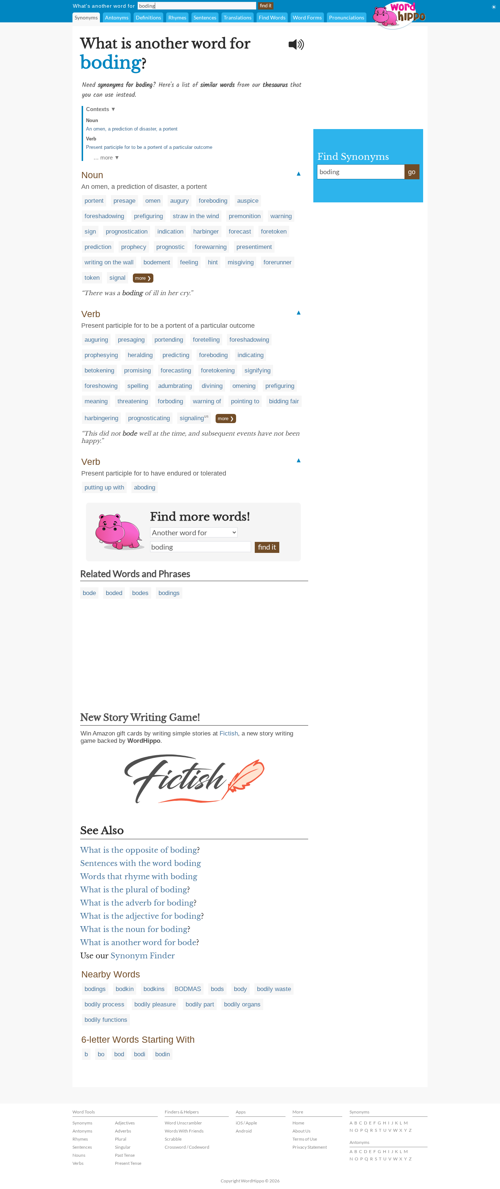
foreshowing (101, 385)
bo (101, 1054)
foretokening (218, 370)
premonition (245, 216)
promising (137, 370)
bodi (139, 1054)
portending (168, 339)
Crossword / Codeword (187, 1147)
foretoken (274, 231)
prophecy (133, 246)
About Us (301, 1131)
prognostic (170, 246)
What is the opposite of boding (138, 850)
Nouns (78, 1155)
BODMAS (188, 989)
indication (170, 231)
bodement (156, 262)
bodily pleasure (155, 1004)
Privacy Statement (309, 1147)
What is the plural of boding (133, 889)
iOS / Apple (246, 1123)
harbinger (206, 231)
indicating (251, 355)
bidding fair (284, 401)
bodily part (200, 1004)
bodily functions (106, 1019)
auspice (247, 200)
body (240, 989)
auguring (96, 339)
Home (298, 1123)
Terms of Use (304, 1139)
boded (114, 593)
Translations (237, 17)
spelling (137, 385)
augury (179, 200)
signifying (257, 370)
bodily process (104, 1004)
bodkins (154, 989)
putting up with (104, 487)
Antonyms (116, 17)
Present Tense (128, 1163)
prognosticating (149, 418)
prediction (98, 246)
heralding (140, 355)
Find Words (272, 17)
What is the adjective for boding (140, 916)
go (411, 172)
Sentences (205, 17)
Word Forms (307, 17)
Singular (123, 1147)
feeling (189, 262)
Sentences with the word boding (140, 863)
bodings (169, 593)
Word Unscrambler (183, 1123)
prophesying (101, 355)
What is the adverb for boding (137, 903)
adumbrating (175, 385)
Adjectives (125, 1123)
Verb (91, 139)
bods (217, 989)
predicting (176, 355)
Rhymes (177, 17)
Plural (120, 1139)
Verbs (77, 1163)
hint (213, 262)
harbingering (101, 418)
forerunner (278, 262)
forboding (170, 401)
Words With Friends (184, 1131)
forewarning (211, 246)
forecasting (176, 370)
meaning (96, 401)
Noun (92, 120)
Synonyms (86, 17)
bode (89, 593)
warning (281, 216)
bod (119, 1054)
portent (94, 200)
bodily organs (242, 1004)
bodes (140, 593)
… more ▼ (106, 157)
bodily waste (274, 989)
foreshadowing (104, 216)
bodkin (125, 989)
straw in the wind (196, 216)
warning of (207, 401)
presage (124, 200)
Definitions (148, 17)
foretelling (206, 339)
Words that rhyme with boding (138, 876)
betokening (99, 370)
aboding (144, 487)
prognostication (127, 231)
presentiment (254, 246)
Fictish (229, 733)
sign (90, 231)
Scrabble (173, 1139)
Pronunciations (346, 17)
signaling (192, 418)
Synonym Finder (143, 955)
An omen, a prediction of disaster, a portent (132, 129)
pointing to (245, 401)
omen (152, 200)
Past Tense (125, 1155)
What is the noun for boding (133, 929)
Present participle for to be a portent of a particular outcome (149, 147)
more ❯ (143, 278)
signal (117, 277)
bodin (162, 1054)
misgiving (241, 262)
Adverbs (123, 1131)
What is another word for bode (138, 942)
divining (212, 385)
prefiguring (148, 216)
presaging (131, 339)
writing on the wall (109, 262)
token (92, 277)
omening (243, 385)
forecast (240, 231)
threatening (132, 401)
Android (244, 1131)
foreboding (213, 200)
